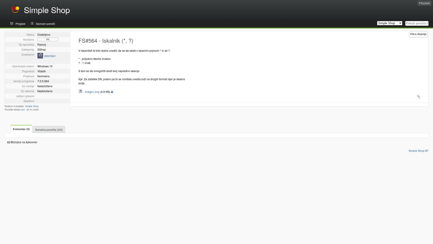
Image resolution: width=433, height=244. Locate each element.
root (23, 109)
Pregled (20, 24)
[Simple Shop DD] (40, 57)
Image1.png (91, 92)
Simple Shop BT (418, 150)
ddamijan (50, 56)
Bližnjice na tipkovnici (23, 142)
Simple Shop (32, 106)
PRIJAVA (424, 3)
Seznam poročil (45, 24)
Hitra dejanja (418, 34)
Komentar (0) (21, 129)
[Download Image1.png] (112, 92)
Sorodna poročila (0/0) (49, 129)
